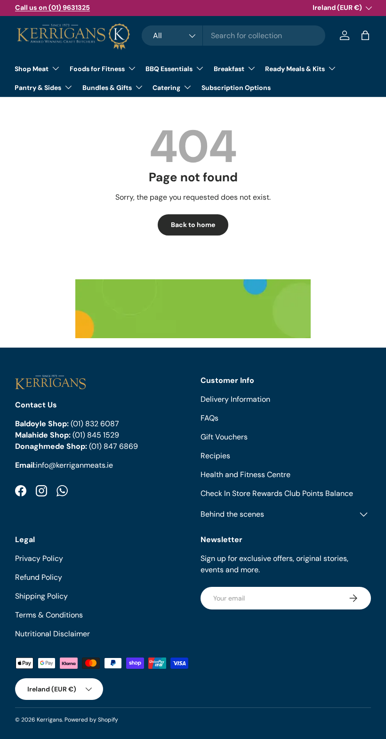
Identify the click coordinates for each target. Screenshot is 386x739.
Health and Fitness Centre (245, 474)
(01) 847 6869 (113, 446)
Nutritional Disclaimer (52, 634)
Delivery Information (235, 399)
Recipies (215, 456)
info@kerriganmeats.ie (74, 465)
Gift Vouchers (224, 437)
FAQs (209, 418)
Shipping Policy (41, 596)
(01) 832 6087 (95, 424)
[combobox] (234, 35)
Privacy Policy (39, 558)
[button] (365, 35)
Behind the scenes (232, 514)
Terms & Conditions (49, 615)
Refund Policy (38, 577)
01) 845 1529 (97, 435)
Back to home (193, 224)
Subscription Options (236, 87)
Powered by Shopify (91, 719)
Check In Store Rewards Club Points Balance (277, 493)
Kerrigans (49, 719)
